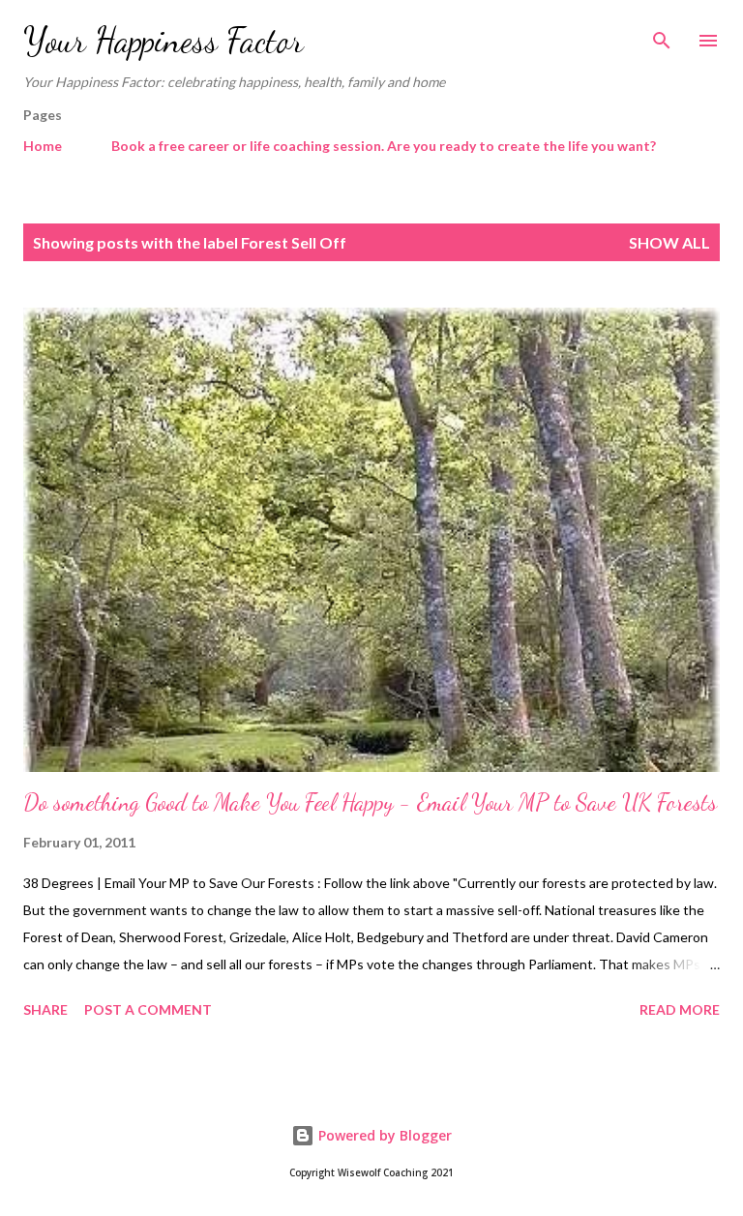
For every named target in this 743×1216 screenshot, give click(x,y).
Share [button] (45, 1009)
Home (42, 145)
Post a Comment (148, 1009)
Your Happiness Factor (163, 40)
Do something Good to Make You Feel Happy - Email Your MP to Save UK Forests (370, 802)
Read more (679, 1009)
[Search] (661, 34)
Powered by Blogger (383, 1135)
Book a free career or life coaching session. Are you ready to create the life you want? (383, 145)
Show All (669, 242)
